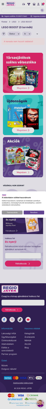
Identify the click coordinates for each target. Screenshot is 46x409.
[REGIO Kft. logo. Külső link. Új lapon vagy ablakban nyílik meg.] (4, 195)
